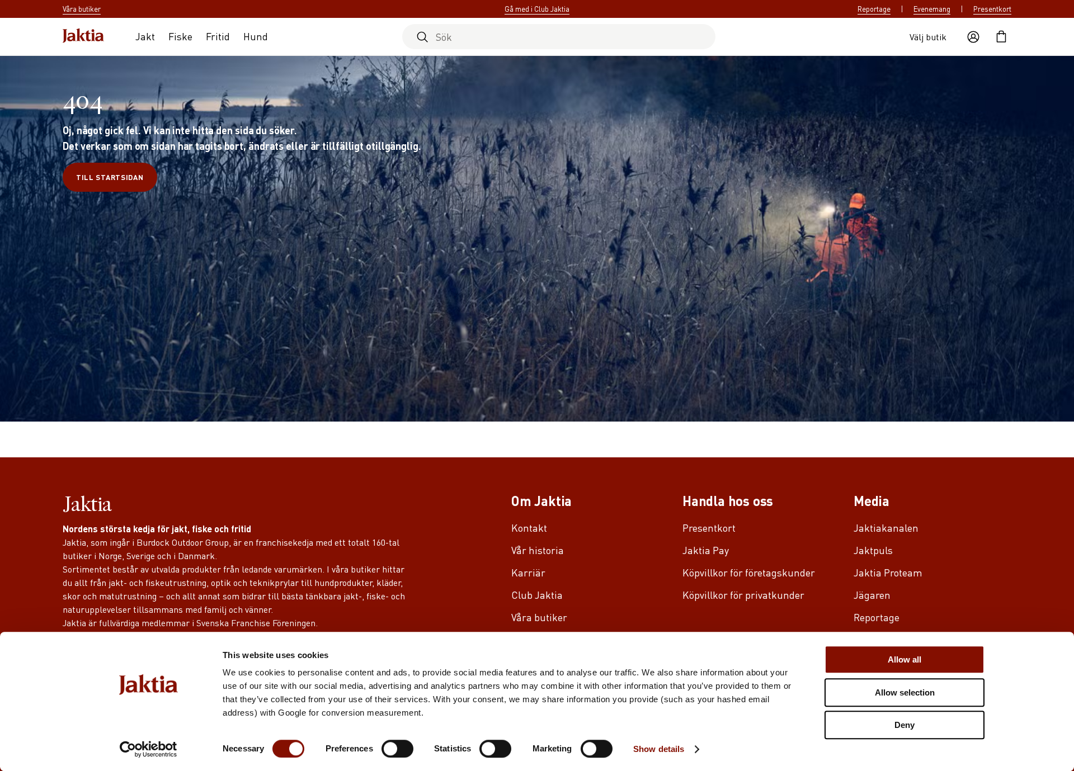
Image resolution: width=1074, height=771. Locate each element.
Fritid (218, 36)
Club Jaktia (537, 594)
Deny (904, 725)
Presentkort (992, 8)
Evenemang (931, 8)
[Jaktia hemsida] (83, 36)
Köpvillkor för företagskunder (748, 572)
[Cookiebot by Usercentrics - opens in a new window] (148, 749)
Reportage (874, 8)
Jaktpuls (873, 549)
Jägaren (872, 594)
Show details (658, 749)
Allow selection (905, 692)
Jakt (145, 36)
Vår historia (537, 549)
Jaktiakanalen (886, 527)
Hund (255, 36)
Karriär (528, 572)
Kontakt (529, 527)
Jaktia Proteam (888, 572)
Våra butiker (539, 617)
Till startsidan (110, 177)
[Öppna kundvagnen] (1001, 37)
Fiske (180, 36)
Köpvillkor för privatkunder (743, 594)
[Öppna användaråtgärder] (973, 37)
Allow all (904, 659)
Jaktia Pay (705, 549)
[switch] (397, 749)
